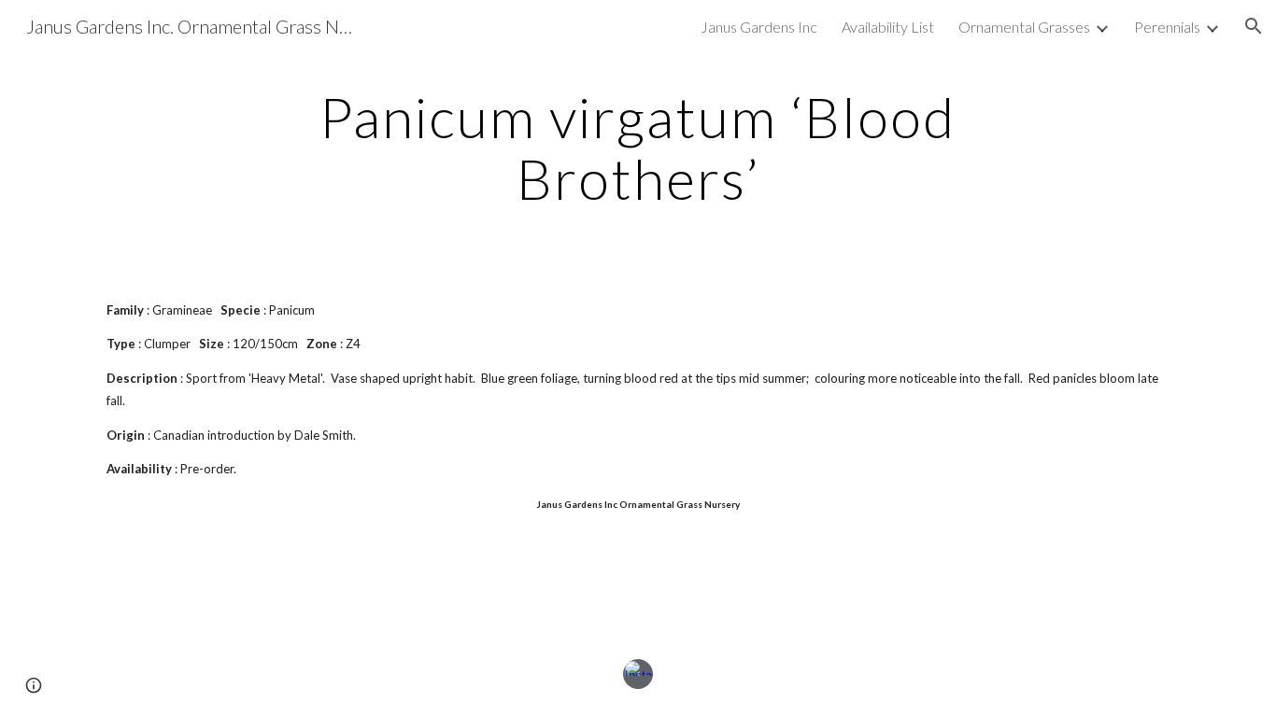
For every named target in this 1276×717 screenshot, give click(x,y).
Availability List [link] (888, 26)
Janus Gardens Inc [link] (759, 26)
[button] (1253, 26)
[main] (638, 147)
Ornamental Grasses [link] (1024, 26)
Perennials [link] (1167, 26)
